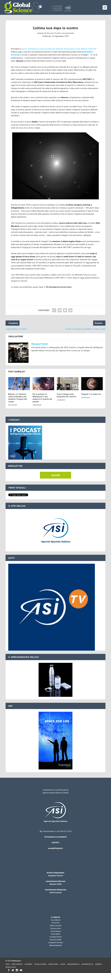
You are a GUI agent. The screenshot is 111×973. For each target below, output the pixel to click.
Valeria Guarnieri (55, 892)
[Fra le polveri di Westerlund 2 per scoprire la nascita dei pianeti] (43, 383)
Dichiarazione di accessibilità (56, 837)
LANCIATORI (28, 964)
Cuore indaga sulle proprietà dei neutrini (66, 395)
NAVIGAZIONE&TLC (73, 964)
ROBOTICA (98, 964)
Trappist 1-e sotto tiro (91, 394)
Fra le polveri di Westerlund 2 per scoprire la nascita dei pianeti (42, 398)
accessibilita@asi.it (55, 848)
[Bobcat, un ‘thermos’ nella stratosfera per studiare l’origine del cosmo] (19, 383)
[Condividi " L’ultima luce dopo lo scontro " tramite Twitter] (59, 310)
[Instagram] (17, 970)
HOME (8, 964)
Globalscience (16, 961)
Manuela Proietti (54, 33)
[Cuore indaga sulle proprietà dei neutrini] (68, 383)
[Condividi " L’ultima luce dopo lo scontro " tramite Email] (65, 310)
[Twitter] (13, 970)
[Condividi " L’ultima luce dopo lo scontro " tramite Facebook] (54, 310)
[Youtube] (21, 970)
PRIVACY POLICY (11, 967)
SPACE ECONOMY (17, 964)
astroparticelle (68, 33)
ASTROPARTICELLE (87, 964)
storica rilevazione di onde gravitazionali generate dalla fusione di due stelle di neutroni (58, 49)
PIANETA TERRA (53, 964)
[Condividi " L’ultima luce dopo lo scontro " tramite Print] (70, 310)
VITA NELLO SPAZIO (40, 964)
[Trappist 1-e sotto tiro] (92, 383)
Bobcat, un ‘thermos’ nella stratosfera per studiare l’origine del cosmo (17, 398)
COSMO (62, 964)
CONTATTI (55, 842)
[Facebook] (9, 970)
